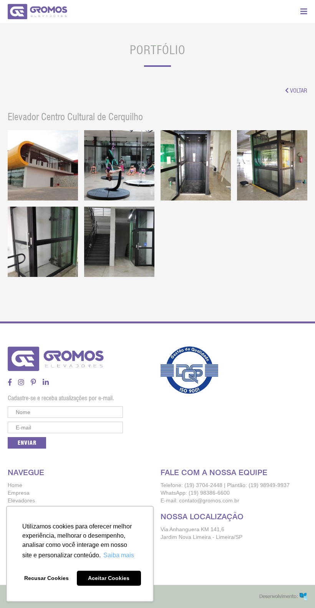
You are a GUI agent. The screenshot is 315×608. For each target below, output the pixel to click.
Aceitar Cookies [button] (108, 578)
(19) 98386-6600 (209, 493)
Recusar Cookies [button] (46, 578)
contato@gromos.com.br (209, 500)
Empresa (19, 493)
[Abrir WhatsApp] (295, 588)
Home (15, 485)
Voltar (297, 90)
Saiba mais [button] (118, 555)
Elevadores (21, 500)
